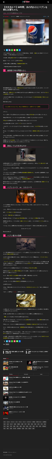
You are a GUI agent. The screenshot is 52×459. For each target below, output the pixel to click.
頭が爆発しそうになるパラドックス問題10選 (17, 397)
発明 (33, 426)
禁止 (4, 428)
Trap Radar (6, 16)
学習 (4, 426)
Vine (4, 421)
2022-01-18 (35, 369)
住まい (11, 424)
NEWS (17, 16)
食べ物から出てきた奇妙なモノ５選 (15, 361)
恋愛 (14, 426)
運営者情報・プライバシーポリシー (9, 452)
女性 (38, 424)
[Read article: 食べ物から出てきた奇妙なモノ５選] (5, 363)
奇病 (35, 424)
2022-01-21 (35, 364)
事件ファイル (39, 421)
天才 (25, 424)
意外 (24, 426)
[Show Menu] (3, 2)
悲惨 (20, 426)
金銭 (26, 428)
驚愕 (33, 428)
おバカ (8, 421)
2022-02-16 (11, 363)
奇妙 (32, 424)
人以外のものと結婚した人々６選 (15, 387)
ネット (24, 421)
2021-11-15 (11, 368)
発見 (37, 426)
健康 (15, 424)
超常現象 (19, 428)
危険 (22, 424)
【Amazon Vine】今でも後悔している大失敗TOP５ (18, 382)
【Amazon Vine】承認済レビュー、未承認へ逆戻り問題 (19, 377)
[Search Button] (48, 2)
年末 (11, 426)
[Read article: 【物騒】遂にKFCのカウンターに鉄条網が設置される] (29, 363)
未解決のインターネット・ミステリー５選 (17, 411)
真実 (40, 426)
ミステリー (29, 421)
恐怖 (17, 426)
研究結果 (44, 426)
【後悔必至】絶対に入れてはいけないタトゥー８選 (18, 407)
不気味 (34, 421)
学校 (45, 424)
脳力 (8, 428)
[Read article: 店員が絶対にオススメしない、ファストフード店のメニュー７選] (29, 368)
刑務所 (19, 424)
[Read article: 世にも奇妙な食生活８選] (5, 368)
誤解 (11, 428)
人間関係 (44, 421)
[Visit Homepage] (26, 2)
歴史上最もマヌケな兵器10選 (14, 402)
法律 (30, 426)
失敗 (28, 424)
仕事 (4, 424)
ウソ (16, 421)
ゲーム (20, 421)
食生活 (7, 344)
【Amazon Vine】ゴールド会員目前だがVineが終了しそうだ (20, 392)
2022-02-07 (13, 16)
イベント (12, 421)
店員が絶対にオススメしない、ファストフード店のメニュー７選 (40, 367)
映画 (27, 426)
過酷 (23, 428)
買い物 (15, 428)
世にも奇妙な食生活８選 (13, 367)
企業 (8, 424)
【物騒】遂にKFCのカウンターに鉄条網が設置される (40, 362)
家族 (8, 426)
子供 (41, 424)
